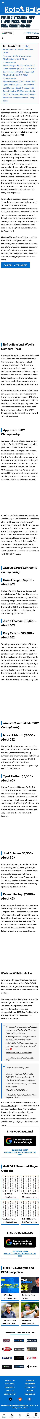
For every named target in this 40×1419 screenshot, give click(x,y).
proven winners (27, 250)
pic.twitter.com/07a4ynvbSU (18, 1052)
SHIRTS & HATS (10, 1387)
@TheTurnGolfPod (24, 1030)
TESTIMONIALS (10, 1384)
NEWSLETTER (30, 1384)
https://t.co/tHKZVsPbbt (16, 1090)
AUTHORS (30, 1391)
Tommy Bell (32, 33)
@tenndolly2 (20, 1067)
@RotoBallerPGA (13, 1043)
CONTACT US (10, 1380)
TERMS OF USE (30, 1394)
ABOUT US (10, 1391)
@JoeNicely (22, 1083)
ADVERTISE (30, 1380)
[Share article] (2, 37)
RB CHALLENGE (30, 1387)
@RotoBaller (33, 38)
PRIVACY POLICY (10, 1394)
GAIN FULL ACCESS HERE (15, 265)
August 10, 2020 (12, 1097)
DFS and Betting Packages (16, 247)
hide (26, 46)
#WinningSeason (13, 1036)
